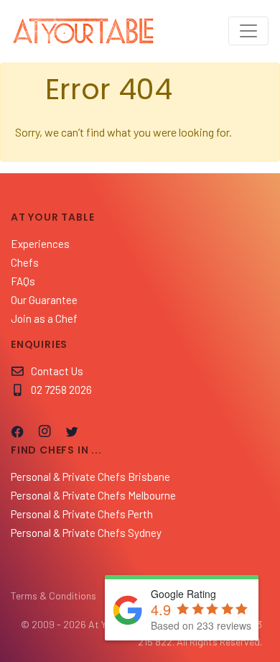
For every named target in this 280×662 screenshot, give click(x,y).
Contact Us (57, 370)
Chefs (25, 262)
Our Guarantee (44, 299)
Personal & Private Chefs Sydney (86, 532)
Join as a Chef (44, 318)
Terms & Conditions (53, 595)
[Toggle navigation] (248, 31)
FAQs (23, 281)
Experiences (40, 243)
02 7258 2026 (61, 389)
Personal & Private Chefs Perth (82, 513)
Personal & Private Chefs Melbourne (93, 495)
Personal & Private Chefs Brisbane (90, 476)
